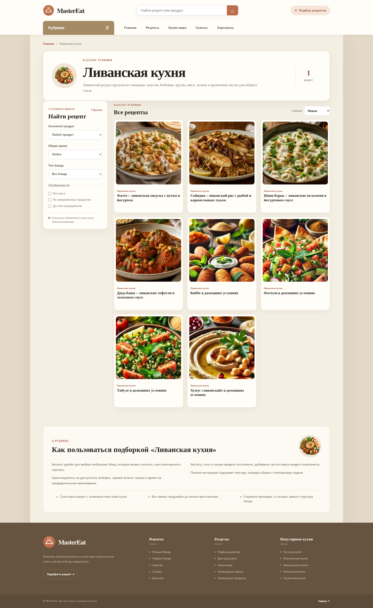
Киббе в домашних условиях (214, 292)
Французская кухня (295, 565)
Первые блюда (161, 558)
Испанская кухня (294, 571)
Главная (130, 27)
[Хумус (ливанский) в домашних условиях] (221, 347)
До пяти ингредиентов (67, 206)
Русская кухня (292, 552)
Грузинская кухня (294, 578)
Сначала (297, 110)
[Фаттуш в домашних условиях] (295, 250)
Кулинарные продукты (232, 578)
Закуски (157, 565)
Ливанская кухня (126, 191)
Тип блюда (55, 165)
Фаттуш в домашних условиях (289, 292)
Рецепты (152, 27)
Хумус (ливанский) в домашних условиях (217, 392)
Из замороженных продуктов (72, 199)
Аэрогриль (225, 27)
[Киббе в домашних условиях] (221, 250)
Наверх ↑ (324, 601)
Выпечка (157, 578)
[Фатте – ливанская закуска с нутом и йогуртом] (148, 153)
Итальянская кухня (295, 558)
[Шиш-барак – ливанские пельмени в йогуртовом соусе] (295, 153)
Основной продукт (61, 126)
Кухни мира (177, 27)
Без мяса (59, 193)
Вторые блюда (161, 552)
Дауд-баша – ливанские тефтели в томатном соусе (145, 295)
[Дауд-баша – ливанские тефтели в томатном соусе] (148, 250)
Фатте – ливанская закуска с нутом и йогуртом (148, 197)
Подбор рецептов (310, 10)
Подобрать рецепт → (60, 574)
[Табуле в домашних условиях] (148, 347)
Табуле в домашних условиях (142, 390)
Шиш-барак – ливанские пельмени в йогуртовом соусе (295, 197)
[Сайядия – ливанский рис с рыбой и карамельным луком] (221, 153)
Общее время (57, 146)
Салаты (157, 571)
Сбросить (96, 109)
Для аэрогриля (227, 558)
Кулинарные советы (230, 571)
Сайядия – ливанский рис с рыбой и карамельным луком (220, 197)
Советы (202, 27)
